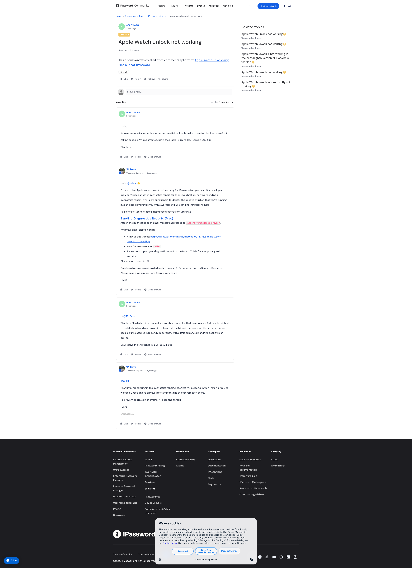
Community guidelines (251, 494)
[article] (175, 134)
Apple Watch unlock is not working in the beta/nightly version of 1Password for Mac (265, 58)
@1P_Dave (129, 316)
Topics (142, 16)
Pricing (117, 509)
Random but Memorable (253, 488)
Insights (188, 5)
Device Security (153, 502)
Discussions (130, 16)
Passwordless (152, 496)
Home (119, 16)
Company (276, 451)
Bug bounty (214, 484)
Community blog (185, 459)
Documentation (217, 465)
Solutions (150, 488)
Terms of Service (122, 554)
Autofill (148, 459)
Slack (211, 478)
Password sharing (155, 465)
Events (201, 5)
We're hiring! (278, 465)
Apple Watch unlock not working (261, 44)
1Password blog (248, 476)
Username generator (125, 502)
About (274, 459)
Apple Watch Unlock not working (262, 34)
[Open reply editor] (175, 92)
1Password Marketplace (252, 482)
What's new (182, 451)
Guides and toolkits (250, 459)
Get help (228, 5)
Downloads (119, 515)
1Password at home (157, 16)
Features (149, 451)
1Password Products (124, 451)
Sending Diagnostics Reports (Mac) (147, 218)
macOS (124, 71)
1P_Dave (131, 169)
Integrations (215, 472)
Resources (245, 451)
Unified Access (121, 469)
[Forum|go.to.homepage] (132, 6)
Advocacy (214, 5)
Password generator (124, 496)
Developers (214, 451)
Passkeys (150, 482)
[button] (268, 6)
